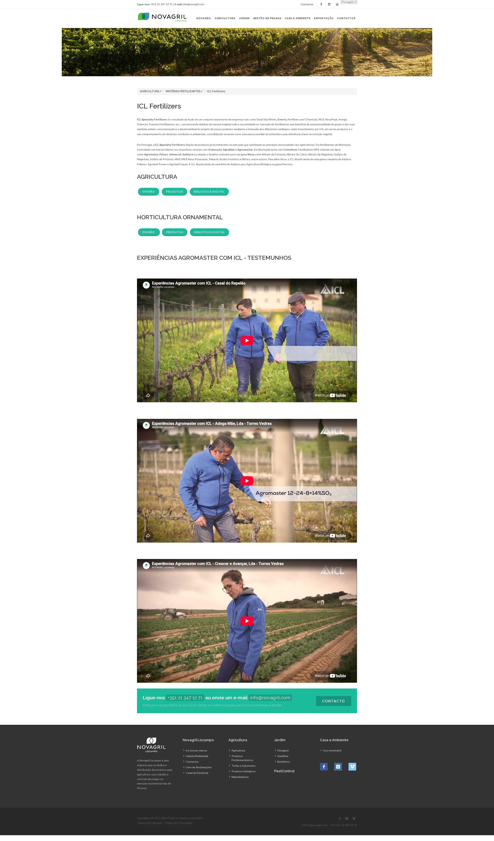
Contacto (333, 701)
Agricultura (238, 750)
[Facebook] (321, 4)
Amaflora (282, 756)
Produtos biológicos (244, 771)
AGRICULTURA (149, 91)
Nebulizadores (240, 776)
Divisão (148, 191)
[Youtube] (337, 4)
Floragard (282, 750)
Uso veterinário (332, 750)
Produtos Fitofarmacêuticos (242, 758)
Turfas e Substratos (244, 765)
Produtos (174, 191)
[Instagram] (329, 4)
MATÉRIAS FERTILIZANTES (183, 91)
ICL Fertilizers (216, 91)
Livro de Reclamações (199, 767)
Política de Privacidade (178, 822)
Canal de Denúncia (197, 772)
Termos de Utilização (149, 822)
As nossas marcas (196, 750)
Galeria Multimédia (197, 756)
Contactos (307, 4)
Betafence (283, 761)
